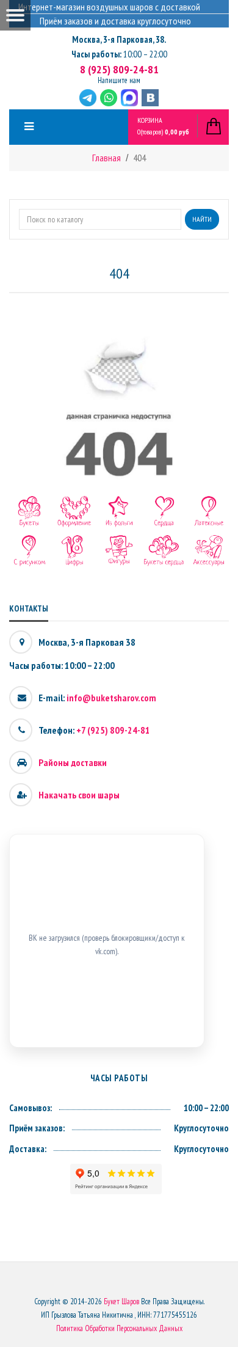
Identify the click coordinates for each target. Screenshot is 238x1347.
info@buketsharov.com (111, 698)
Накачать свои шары (79, 795)
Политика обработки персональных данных (119, 1328)
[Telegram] (87, 97)
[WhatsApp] (108, 97)
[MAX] (129, 97)
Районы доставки (72, 762)
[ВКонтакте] (150, 97)
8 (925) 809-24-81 (119, 69)
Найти (202, 219)
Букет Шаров (121, 1301)
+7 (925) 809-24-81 (113, 730)
